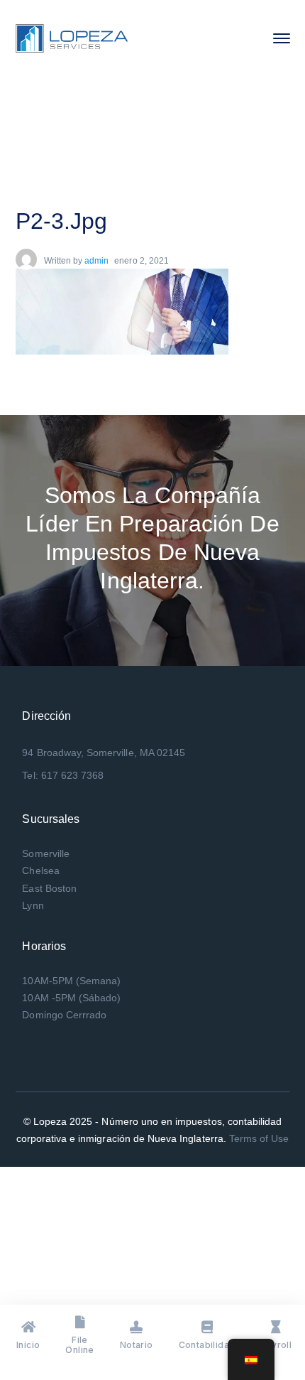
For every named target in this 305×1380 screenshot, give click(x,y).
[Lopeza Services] (72, 37)
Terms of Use (259, 1138)
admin (96, 261)
